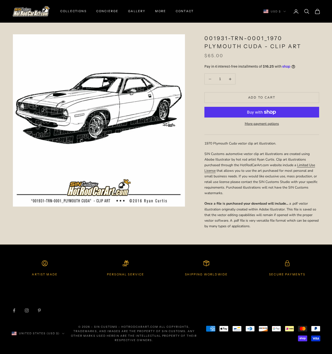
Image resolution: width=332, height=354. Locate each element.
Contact (185, 11)
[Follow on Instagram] (26, 310)
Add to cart (262, 97)
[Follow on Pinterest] (39, 310)
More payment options (262, 123)
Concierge (107, 11)
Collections (73, 11)
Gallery (136, 11)
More (160, 11)
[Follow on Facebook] (14, 310)
